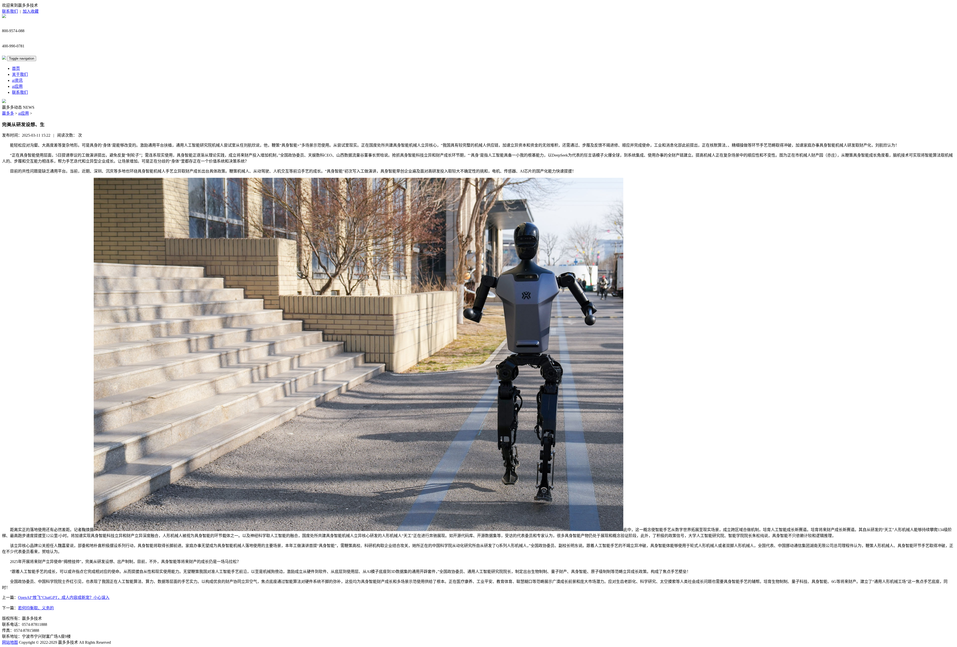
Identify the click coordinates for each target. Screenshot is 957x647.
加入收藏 (31, 11)
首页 (16, 68)
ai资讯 (17, 80)
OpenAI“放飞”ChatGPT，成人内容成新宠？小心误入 (63, 597)
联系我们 (10, 11)
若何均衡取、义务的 (36, 608)
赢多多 (8, 113)
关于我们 (20, 74)
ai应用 (17, 86)
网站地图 (10, 642)
